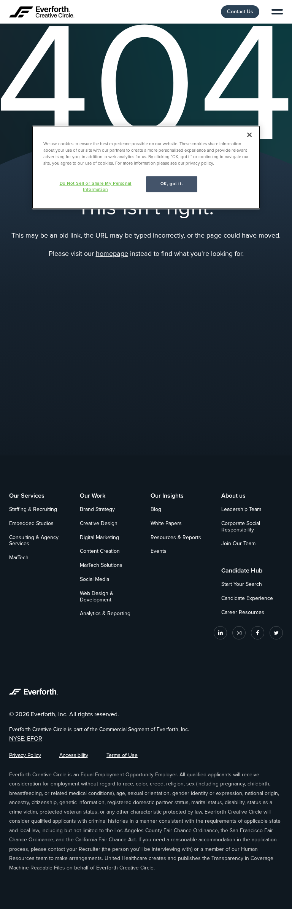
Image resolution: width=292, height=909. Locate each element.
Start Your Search (241, 584)
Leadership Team (241, 509)
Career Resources (242, 612)
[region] (146, 167)
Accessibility (73, 755)
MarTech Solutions (101, 565)
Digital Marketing (99, 537)
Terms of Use (122, 755)
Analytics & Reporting (105, 613)
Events (159, 551)
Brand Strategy (97, 509)
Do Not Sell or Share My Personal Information (96, 186)
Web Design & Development (96, 597)
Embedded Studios (31, 523)
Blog (156, 509)
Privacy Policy (25, 755)
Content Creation (100, 551)
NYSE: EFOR (25, 739)
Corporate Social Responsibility (240, 527)
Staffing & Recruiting (33, 509)
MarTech (19, 557)
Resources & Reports (176, 537)
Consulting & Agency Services (34, 541)
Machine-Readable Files (37, 868)
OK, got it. (171, 183)
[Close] (249, 134)
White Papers (166, 523)
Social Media (94, 579)
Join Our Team (238, 543)
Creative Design (98, 523)
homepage (112, 254)
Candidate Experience (247, 598)
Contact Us (240, 11)
